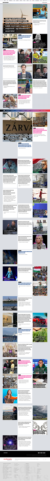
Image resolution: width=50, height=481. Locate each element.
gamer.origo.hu (28, 467)
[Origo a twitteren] (40, 452)
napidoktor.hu (27, 469)
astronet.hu (27, 464)
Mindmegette (10, 0)
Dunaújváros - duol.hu (6, 469)
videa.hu (38, 472)
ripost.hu (38, 463)
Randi (33, 0)
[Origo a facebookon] (38, 452)
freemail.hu (38, 470)
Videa (14, 0)
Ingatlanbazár (37, 0)
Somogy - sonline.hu (5, 476)
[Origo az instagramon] (41, 452)
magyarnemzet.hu (16, 469)
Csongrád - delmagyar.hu (6, 468)
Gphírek (27, 0)
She (30, 0)
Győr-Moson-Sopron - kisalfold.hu (7, 471)
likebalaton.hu (27, 468)
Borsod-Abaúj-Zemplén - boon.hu (7, 467)
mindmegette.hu (28, 470)
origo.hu (15, 472)
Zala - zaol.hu (16, 465)
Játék (41, 0)
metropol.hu (38, 464)
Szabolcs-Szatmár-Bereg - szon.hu (7, 477)
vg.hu (15, 476)
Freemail (21, 0)
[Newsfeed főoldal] (6, 452)
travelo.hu (27, 471)
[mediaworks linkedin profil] (45, 459)
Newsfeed (17, 0)
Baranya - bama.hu (5, 465)
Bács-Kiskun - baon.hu (6, 464)
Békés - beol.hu (5, 466)
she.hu (38, 466)
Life (7, 0)
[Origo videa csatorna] (43, 452)
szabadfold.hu (16, 470)
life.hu (38, 465)
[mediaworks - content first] (8, 459)
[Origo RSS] (44, 452)
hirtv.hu (15, 471)
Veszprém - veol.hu (16, 464)
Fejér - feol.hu (5, 470)
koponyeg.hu (38, 471)
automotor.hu (27, 465)
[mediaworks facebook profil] (43, 459)
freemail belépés (44, 2)
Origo (4, 0)
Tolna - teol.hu (5, 478)
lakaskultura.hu (28, 466)
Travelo (24, 0)
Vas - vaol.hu (16, 463)
